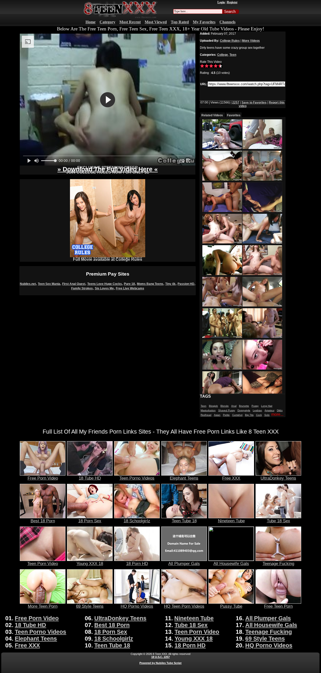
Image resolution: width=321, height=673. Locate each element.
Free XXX (231, 478)
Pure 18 (129, 284)
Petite (226, 414)
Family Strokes (82, 288)
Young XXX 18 (89, 563)
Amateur (269, 410)
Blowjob (213, 405)
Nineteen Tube (231, 520)
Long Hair (266, 405)
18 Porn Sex (89, 520)
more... (277, 414)
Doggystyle (243, 410)
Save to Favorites (254, 102)
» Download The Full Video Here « (107, 169)
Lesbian (257, 410)
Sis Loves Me (104, 288)
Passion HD (186, 284)
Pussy (255, 405)
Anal (233, 405)
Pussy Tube (231, 606)
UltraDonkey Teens (278, 478)
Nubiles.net (28, 284)
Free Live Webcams (130, 288)
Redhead (206, 414)
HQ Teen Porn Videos (184, 606)
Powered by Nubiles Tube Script (160, 662)
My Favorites (204, 22)
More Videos (251, 40)
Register (232, 2)
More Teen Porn (42, 606)
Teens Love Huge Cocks (104, 284)
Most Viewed (156, 22)
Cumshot (237, 414)
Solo (267, 414)
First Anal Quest (73, 284)
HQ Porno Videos (137, 606)
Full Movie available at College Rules (107, 259)
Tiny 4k (170, 284)
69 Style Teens (90, 606)
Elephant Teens (184, 478)
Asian (217, 414)
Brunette (244, 405)
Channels (227, 22)
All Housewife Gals (231, 563)
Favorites (233, 115)
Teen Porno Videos (136, 478)
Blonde (224, 405)
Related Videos (212, 115)
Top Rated (180, 22)
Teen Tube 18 (184, 520)
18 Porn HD (137, 563)
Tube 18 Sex (278, 520)
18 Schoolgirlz (137, 520)
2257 (235, 102)
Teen (232, 55)
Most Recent (130, 22)
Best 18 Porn (43, 520)
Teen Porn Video (42, 563)
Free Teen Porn (278, 606)
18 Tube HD (90, 478)
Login (221, 2)
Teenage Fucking (278, 563)
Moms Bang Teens (150, 284)
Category (107, 22)
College (222, 55)
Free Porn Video (43, 478)
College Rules (230, 40)
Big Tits (249, 414)
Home (91, 22)
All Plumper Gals (184, 563)
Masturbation (208, 410)
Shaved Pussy (226, 410)
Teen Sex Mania (49, 284)
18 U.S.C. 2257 (160, 656)
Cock (259, 414)
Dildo (280, 410)
